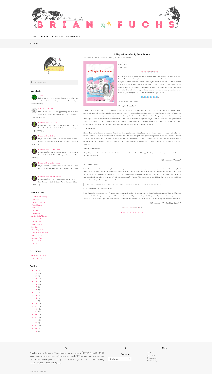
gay (45, 356)
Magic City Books (37, 230)
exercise (78, 353)
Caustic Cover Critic (38, 202)
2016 (35, 289)
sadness (64, 360)
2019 (35, 281)
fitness (92, 353)
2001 (35, 325)
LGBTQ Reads (36, 224)
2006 (35, 314)
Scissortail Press (36, 238)
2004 (35, 320)
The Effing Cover (37, 258)
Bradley (49, 353)
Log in (149, 352)
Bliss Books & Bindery (39, 196)
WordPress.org (152, 361)
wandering (33, 363)
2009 (35, 306)
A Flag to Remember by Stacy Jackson (132, 54)
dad (69, 353)
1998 (35, 331)
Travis (82, 360)
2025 (35, 273)
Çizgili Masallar (36, 205)
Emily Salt (35, 208)
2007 (35, 312)
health (58, 356)
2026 (35, 270)
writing (54, 362)
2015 (35, 292)
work (48, 362)
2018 (35, 284)
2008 (35, 309)
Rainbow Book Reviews (39, 232)
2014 (35, 295)
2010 (35, 303)
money (90, 356)
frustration (33, 356)
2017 (35, 287)
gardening (40, 356)
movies (98, 356)
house (67, 356)
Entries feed (151, 355)
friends (99, 352)
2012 (35, 298)
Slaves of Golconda (38, 241)
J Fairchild (35, 210)
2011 (35, 301)
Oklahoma (35, 359)
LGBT (77, 356)
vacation (90, 360)
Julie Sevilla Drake (37, 219)
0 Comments (126, 57)
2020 (35, 278)
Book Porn (35, 199)
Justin (72, 356)
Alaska (33, 352)
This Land (34, 243)
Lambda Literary (37, 221)
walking (101, 359)
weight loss (41, 362)
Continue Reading (132, 212)
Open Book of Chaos (38, 255)
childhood (55, 353)
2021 (35, 276)
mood (94, 356)
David (72, 353)
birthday (39, 353)
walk (95, 359)
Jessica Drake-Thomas (39, 216)
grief (48, 356)
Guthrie (53, 356)
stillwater (71, 359)
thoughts (77, 360)
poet (50, 359)
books (45, 353)
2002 (35, 323)
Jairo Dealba (35, 213)
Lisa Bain (34, 227)
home (63, 356)
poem (44, 359)
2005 (35, 317)
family (86, 352)
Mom (86, 356)
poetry (57, 359)
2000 (35, 328)
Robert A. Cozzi (37, 235)
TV (86, 360)
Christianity (63, 353)
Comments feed (152, 358)
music (102, 356)
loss (81, 356)
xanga (60, 363)
